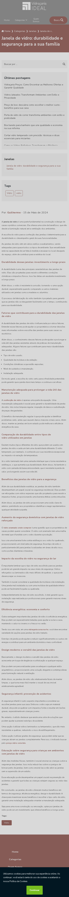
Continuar (34, 890)
